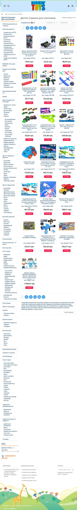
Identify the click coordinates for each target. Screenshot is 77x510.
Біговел (6, 220)
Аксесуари (7, 160)
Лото (5, 341)
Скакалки (6, 393)
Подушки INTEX (8, 52)
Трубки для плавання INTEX (10, 58)
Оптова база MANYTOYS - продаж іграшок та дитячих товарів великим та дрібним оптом (11, 473)
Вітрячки (6, 190)
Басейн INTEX (8, 34)
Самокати (7, 389)
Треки (5, 151)
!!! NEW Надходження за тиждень (10, 24)
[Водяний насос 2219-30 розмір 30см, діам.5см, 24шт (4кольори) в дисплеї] (29, 78)
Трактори (6, 149)
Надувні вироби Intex (10, 267)
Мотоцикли (7, 229)
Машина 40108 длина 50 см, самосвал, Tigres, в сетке (66, 200)
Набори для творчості (10, 431)
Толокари (5, 439)
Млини (6, 264)
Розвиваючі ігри (8, 87)
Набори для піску (9, 265)
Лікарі (5, 175)
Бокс (5, 368)
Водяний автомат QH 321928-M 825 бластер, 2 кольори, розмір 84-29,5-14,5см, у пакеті (29, 201)
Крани (6, 125)
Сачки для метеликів (10, 299)
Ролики (6, 387)
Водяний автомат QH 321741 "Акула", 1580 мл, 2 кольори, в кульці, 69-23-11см (48, 164)
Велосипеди (7, 370)
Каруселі (6, 411)
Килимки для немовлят (8, 414)
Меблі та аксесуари (8, 306)
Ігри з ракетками (9, 363)
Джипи (5, 96)
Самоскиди (8, 130)
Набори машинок (9, 142)
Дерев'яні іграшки (9, 192)
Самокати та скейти (9, 352)
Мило (5, 201)
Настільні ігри (7, 330)
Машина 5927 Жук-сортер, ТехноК (29, 162)
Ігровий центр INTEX (10, 32)
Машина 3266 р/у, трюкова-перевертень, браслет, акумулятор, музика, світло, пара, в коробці (29, 276)
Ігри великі (7, 334)
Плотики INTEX (8, 50)
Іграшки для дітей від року (9, 70)
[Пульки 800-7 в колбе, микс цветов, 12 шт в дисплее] (67, 41)
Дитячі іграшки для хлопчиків (8, 101)
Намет (6, 205)
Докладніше (69, 312)
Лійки (5, 262)
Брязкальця (7, 409)
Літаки (6, 114)
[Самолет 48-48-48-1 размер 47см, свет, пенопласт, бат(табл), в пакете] (67, 78)
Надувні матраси (10, 281)
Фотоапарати (8, 212)
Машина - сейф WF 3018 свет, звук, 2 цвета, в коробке (66, 126)
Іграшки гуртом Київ (28, 478)
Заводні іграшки (9, 81)
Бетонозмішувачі (10, 119)
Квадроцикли (8, 225)
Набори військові (9, 140)
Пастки (6, 207)
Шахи (5, 345)
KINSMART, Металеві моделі (9, 64)
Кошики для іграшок (10, 83)
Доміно (6, 339)
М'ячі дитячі (7, 381)
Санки (5, 391)
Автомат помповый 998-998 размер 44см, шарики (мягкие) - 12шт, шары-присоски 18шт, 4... (48, 90)
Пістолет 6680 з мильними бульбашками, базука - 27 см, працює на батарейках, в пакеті (48, 201)
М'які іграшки (7, 303)
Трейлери (8, 136)
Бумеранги (7, 254)
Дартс (6, 374)
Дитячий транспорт (9, 216)
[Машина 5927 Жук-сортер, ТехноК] (29, 152)
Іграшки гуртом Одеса (29, 469)
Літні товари (6, 251)
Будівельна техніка (10, 105)
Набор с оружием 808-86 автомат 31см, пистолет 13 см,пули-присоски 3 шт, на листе (29, 53)
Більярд (6, 337)
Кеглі (5, 380)
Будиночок (7, 76)
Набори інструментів (10, 138)
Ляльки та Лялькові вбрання (10, 178)
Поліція (7, 128)
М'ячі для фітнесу (9, 383)
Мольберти (7, 429)
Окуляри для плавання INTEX (8, 48)
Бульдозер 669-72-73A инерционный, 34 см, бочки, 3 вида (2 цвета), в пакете (29, 127)
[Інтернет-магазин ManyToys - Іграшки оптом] (38, 6)
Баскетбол (7, 367)
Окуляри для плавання (9, 288)
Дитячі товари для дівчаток (8, 156)
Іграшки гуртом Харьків (29, 475)
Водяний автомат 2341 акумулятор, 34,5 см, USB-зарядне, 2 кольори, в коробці (48, 127)
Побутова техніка (9, 181)
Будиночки (7, 162)
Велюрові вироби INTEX (9, 37)
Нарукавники (9, 285)
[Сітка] (32, 22)
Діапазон (4, 448)
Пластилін (7, 433)
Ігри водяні (7, 188)
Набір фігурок (8, 203)
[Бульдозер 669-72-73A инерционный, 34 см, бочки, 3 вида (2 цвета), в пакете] (29, 115)
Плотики (7, 291)
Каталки (6, 223)
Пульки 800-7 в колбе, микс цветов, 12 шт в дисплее (67, 52)
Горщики (6, 79)
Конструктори (7, 248)
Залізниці (6, 112)
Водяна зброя (8, 260)
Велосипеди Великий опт (9, 92)
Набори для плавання (8, 273)
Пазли (5, 343)
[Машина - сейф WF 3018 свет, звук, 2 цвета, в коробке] (67, 115)
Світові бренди (7, 356)
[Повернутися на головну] (2, 14)
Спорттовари (7, 360)
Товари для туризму (10, 396)
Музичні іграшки (7, 319)
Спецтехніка (8, 134)
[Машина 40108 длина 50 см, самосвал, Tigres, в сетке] (67, 189)
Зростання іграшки (9, 195)
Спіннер (6, 208)
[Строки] (34, 22)
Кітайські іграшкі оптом (29, 480)
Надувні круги (9, 280)
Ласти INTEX (8, 271)
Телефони (7, 326)
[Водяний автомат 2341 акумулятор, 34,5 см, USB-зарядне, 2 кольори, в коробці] (48, 115)
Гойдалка (6, 77)
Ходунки (6, 235)
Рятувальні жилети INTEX (10, 55)
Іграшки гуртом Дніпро (29, 472)
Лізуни (6, 199)
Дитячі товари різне (9, 185)
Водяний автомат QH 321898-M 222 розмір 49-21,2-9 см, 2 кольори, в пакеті (66, 164)
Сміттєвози (8, 132)
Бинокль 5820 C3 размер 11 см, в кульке (48, 51)
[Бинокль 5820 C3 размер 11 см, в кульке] (48, 41)
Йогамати (7, 378)
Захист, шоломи (9, 376)
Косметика (7, 171)
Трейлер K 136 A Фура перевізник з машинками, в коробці (66, 237)
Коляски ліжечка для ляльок (10, 169)
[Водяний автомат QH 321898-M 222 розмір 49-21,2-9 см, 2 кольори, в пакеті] (67, 152)
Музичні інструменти (10, 322)
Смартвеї (6, 233)
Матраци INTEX (8, 43)
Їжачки (6, 74)
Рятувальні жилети (11, 292)
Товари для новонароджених (8, 405)
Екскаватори (9, 123)
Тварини (6, 210)
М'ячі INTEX (7, 41)
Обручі (6, 385)
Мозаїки (5, 310)
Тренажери (7, 398)
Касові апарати (8, 166)
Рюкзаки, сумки (8, 435)
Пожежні (7, 127)
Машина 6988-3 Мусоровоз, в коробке (29, 236)
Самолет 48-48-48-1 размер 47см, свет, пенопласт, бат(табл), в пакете (66, 90)
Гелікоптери (7, 108)
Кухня (5, 173)
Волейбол (7, 372)
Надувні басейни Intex (10, 277)
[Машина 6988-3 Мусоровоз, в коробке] (29, 226)
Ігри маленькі (8, 335)
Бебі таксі (7, 221)
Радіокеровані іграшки (9, 349)
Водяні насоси (8, 258)
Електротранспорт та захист (9, 243)
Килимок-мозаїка (9, 313)
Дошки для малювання (7, 424)
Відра (5, 256)
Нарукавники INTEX (9, 45)
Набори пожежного (10, 144)
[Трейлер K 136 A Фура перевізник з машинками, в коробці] (67, 226)
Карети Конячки (8, 164)
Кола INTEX (7, 39)
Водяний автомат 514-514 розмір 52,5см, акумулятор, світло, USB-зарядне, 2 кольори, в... (48, 238)
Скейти (6, 395)
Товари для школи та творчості (9, 420)
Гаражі (6, 107)
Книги (5, 427)
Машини (6, 116)
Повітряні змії (8, 295)
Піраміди (6, 85)
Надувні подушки (10, 283)
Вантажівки (8, 121)
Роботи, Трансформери (8, 147)
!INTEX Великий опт (9, 29)
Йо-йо (5, 197)
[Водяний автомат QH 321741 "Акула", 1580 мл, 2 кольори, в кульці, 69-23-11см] (48, 152)
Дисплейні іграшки (9, 194)
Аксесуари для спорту (10, 365)
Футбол (6, 400)
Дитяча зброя (8, 110)
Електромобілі (7, 239)
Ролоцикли (7, 231)
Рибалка (6, 297)
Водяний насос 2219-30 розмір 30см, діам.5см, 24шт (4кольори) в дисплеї (29, 90)
